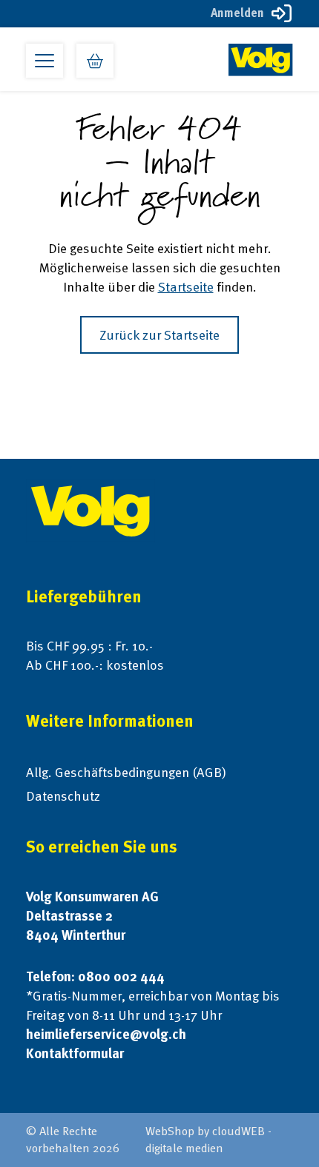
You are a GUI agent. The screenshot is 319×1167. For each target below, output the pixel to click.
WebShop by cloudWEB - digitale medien (208, 1139)
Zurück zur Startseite (159, 334)
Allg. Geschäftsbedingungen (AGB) (126, 772)
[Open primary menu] (44, 61)
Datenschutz (63, 795)
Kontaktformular (75, 1053)
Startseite (186, 286)
